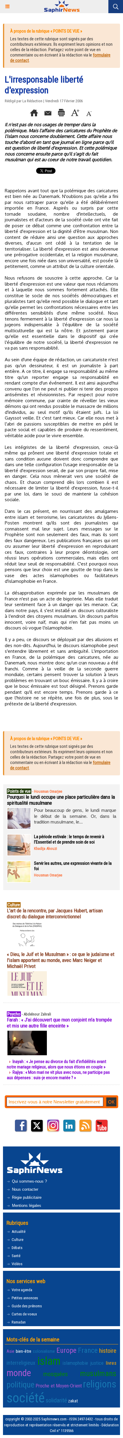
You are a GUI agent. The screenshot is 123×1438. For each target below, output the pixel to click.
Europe (66, 1350)
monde (19, 1372)
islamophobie (75, 1363)
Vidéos (16, 1264)
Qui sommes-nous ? (29, 1181)
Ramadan (18, 1322)
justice (97, 1363)
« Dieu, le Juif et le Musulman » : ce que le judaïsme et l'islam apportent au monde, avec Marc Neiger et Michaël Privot (60, 960)
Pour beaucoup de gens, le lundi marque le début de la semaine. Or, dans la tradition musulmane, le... (75, 816)
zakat (73, 1401)
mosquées (55, 1374)
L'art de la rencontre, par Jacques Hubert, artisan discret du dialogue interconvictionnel (55, 913)
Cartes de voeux (24, 1314)
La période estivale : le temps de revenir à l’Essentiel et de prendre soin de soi (69, 839)
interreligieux (21, 1363)
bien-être (23, 1351)
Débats (16, 1247)
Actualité (18, 1231)
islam (48, 1361)
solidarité (56, 1400)
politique (20, 1385)
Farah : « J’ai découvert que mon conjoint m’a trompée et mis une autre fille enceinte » (59, 1023)
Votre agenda (21, 1290)
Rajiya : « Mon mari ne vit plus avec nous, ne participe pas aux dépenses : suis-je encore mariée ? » (58, 1075)
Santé (15, 1256)
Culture (17, 1239)
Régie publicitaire (26, 1197)
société (26, 1398)
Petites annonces (24, 1298)
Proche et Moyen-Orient (59, 1386)
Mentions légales (26, 1205)
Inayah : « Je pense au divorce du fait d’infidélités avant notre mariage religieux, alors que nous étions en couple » (56, 1064)
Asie (10, 1351)
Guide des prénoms (26, 1306)
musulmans (98, 1373)
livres (111, 1363)
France (88, 1350)
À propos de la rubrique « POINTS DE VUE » (46, 31)
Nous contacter (24, 1189)
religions (99, 1384)
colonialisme (44, 1351)
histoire (107, 1350)
